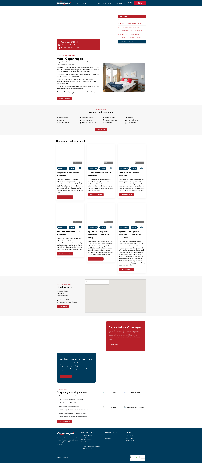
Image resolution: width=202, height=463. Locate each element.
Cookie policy (130, 441)
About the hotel (84, 3)
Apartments (108, 3)
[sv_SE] (131, 3)
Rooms (97, 3)
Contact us (120, 3)
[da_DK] (128, 3)
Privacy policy (130, 438)
